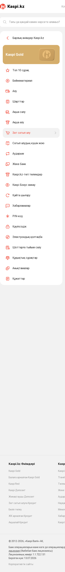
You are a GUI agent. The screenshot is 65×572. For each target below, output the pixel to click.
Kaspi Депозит (17, 490)
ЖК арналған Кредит (20, 516)
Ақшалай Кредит (18, 522)
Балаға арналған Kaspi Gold (24, 477)
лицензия (14, 550)
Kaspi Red (14, 483)
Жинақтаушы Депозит (21, 496)
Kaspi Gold (14, 471)
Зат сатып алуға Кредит (22, 503)
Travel (61, 477)
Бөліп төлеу (15, 509)
